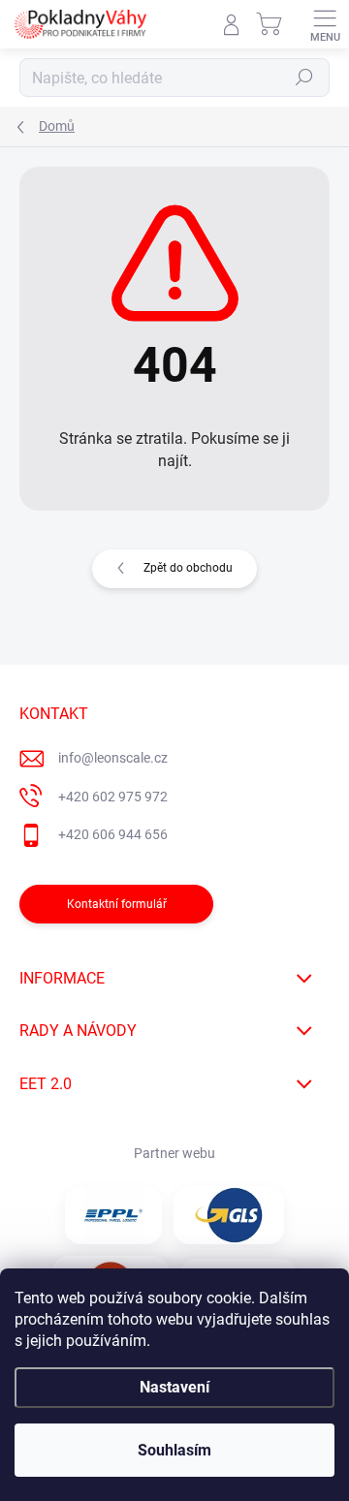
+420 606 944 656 (113, 834)
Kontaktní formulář (117, 904)
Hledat (304, 77)
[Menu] (325, 24)
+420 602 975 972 (113, 796)
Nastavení (174, 1387)
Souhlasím (174, 1450)
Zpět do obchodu (188, 568)
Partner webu (174, 1153)
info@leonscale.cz (113, 758)
